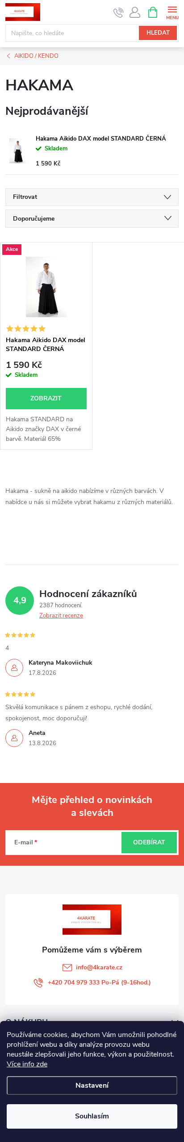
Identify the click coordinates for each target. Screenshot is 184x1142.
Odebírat (149, 842)
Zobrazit (46, 398)
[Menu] (172, 12)
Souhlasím (92, 1116)
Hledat (158, 33)
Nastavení (92, 1085)
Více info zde (27, 1064)
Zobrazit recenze (61, 616)
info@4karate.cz (99, 967)
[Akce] (46, 287)
